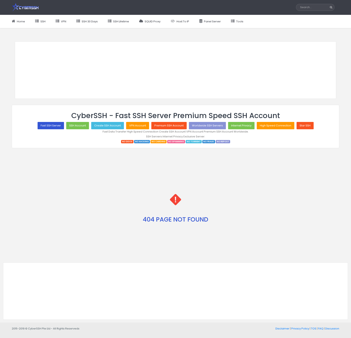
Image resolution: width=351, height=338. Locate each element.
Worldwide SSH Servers (207, 125)
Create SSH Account (107, 125)
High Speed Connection (275, 125)
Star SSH (305, 125)
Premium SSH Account (169, 125)
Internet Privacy (241, 125)
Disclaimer (282, 328)
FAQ (320, 328)
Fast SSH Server (51, 125)
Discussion (332, 328)
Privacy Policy (300, 328)
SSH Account (77, 125)
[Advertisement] (175, 70)
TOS (313, 328)
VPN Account (137, 125)
